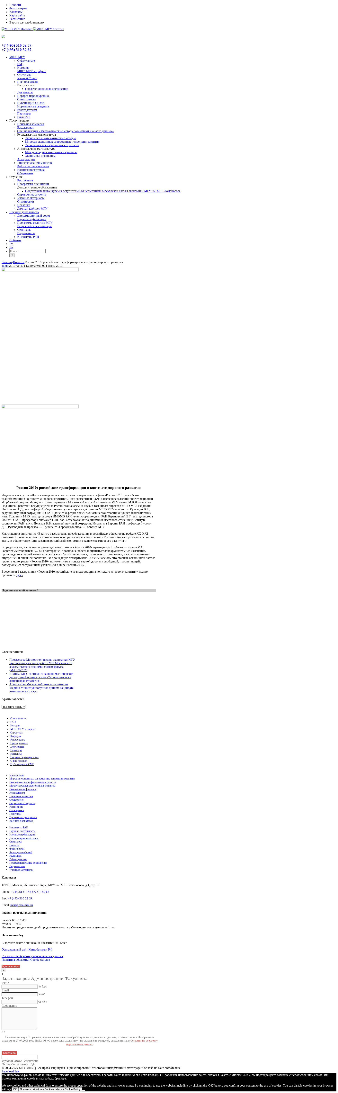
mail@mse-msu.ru (21, 905)
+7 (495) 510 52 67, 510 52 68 (30, 891)
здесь (19, 575)
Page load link (10, 1071)
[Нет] (83, 1090)
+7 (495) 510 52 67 (16, 50)
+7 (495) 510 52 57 (16, 45)
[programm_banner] (40, 270)
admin (5, 265)
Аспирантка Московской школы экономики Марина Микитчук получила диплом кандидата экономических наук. (41, 688)
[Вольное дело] (40, 407)
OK (15, 1089)
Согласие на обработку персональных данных (32, 956)
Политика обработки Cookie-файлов (26, 959)
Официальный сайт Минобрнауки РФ (27, 949)
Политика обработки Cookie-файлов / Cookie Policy (50, 1089)
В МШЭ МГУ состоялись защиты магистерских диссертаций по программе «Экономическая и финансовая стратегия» (41, 677)
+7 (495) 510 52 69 (20, 898)
